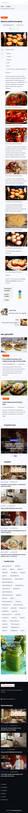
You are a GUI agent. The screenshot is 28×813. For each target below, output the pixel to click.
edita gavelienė (14, 575)
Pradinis (4, 784)
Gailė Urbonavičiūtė (7, 582)
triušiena (5, 627)
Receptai (8, 6)
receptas (7, 300)
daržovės (5, 572)
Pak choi (4, 608)
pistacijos (22, 608)
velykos (4, 630)
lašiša (12, 598)
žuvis (22, 630)
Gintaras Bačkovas (7, 585)
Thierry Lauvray (15, 624)
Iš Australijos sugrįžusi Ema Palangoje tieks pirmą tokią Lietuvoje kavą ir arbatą (14, 446)
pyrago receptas (6, 614)
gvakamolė (16, 588)
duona (4, 575)
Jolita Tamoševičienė (7, 595)
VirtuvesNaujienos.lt (9, 364)
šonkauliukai (13, 630)
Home (2, 6)
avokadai (17, 566)
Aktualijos (4, 787)
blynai (4, 569)
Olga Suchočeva (18, 604)
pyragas (14, 611)
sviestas (5, 624)
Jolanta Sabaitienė (7, 591)
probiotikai (5, 611)
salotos (14, 617)
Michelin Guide (6, 604)
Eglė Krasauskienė (7, 579)
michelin (18, 601)
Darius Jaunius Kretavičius (8, 289)
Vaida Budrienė (15, 627)
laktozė (4, 598)
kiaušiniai (18, 595)
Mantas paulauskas (7, 601)
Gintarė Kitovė (19, 585)
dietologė (14, 572)
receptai (17, 614)
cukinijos (20, 569)
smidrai (22, 617)
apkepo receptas (6, 566)
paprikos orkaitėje (7, 295)
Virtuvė (4, 796)
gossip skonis (6, 588)
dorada (22, 572)
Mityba (4, 793)
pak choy (13, 608)
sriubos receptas (14, 620)
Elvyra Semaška (19, 579)
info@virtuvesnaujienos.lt (8, 699)
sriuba (4, 620)
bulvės (12, 569)
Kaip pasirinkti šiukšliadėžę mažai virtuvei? (11, 508)
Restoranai (5, 799)
